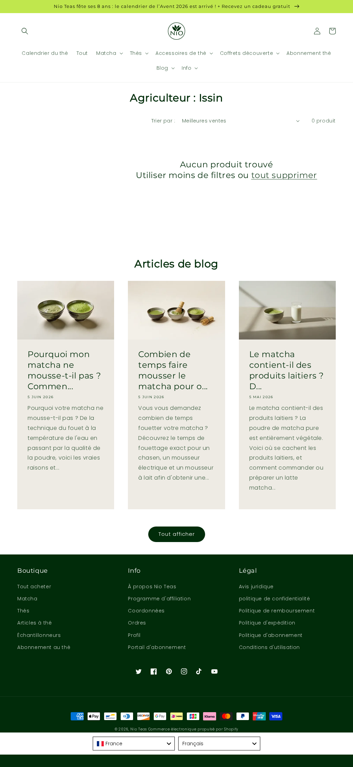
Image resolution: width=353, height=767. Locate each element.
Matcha (27, 598)
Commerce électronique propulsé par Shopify (193, 729)
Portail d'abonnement (157, 647)
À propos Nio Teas (152, 586)
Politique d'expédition (267, 622)
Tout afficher (177, 534)
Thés (23, 610)
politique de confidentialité (274, 598)
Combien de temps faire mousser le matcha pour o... (173, 370)
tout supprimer (284, 175)
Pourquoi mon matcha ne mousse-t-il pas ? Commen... (64, 370)
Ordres (137, 622)
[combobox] (134, 743)
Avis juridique (256, 586)
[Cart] (332, 31)
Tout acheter (34, 586)
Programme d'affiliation (159, 598)
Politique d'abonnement (271, 635)
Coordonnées (146, 610)
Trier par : (163, 120)
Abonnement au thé (43, 647)
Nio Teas (138, 729)
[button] (24, 31)
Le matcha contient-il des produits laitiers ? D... (286, 370)
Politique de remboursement (277, 610)
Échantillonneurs (39, 635)
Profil (134, 635)
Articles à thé (34, 622)
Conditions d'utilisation (269, 647)
